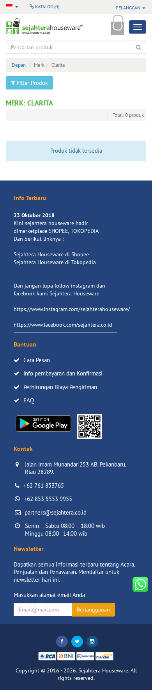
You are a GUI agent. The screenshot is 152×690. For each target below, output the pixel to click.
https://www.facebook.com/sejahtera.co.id (63, 324)
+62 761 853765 (43, 485)
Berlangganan (93, 609)
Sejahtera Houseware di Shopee (51, 254)
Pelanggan (128, 8)
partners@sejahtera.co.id (56, 512)
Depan (19, 65)
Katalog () (46, 6)
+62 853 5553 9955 (48, 498)
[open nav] (137, 27)
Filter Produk (31, 82)
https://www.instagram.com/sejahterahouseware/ (72, 309)
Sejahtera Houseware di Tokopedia (55, 262)
